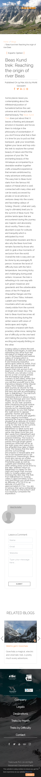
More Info (28, 772)
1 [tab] (20, 668)
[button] (2, 638)
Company (20, 699)
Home (5, 42)
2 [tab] (21, 668)
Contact (20, 734)
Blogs (13, 42)
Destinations (20, 713)
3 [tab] (23, 668)
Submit (19, 584)
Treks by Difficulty (20, 727)
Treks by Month (20, 720)
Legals (21, 706)
